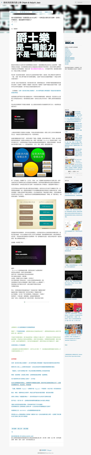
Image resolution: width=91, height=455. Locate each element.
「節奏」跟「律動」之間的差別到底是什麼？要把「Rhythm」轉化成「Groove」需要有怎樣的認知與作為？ (73, 283)
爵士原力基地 (67, 60)
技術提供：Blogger (46, 450)
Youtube (66, 48)
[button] (12, 24)
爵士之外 (20, 428)
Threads (66, 64)
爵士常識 (26, 428)
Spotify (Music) (68, 55)
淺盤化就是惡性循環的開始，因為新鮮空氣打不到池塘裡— (27, 404)
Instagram (67, 50)
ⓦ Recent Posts (79, 175)
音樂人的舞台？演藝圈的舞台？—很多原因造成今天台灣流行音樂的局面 (31, 396)
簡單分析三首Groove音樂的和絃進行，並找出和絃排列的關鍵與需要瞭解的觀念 (33, 367)
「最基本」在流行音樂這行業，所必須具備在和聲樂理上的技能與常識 (30, 371)
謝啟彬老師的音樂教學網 (69, 59)
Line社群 (67, 63)
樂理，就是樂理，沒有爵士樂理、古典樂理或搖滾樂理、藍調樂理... (29, 375)
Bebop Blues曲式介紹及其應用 (71, 299)
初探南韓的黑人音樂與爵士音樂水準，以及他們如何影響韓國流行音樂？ (31, 406)
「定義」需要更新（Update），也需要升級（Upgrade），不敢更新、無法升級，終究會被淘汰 (36, 389)
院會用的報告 (21, 331)
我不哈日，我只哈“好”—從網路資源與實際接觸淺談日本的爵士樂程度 (30, 400)
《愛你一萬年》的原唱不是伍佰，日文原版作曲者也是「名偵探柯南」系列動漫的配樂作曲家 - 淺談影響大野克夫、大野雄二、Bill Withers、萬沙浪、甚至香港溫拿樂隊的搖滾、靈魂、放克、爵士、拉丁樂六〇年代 (73, 317)
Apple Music (67, 56)
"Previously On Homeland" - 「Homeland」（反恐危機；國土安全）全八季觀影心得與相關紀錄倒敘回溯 (73, 249)
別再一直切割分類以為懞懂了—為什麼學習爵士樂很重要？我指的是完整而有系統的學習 (35, 363)
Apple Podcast (68, 52)
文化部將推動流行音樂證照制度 (26, 327)
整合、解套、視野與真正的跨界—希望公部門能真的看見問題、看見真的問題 (32, 392)
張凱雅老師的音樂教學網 (69, 57)
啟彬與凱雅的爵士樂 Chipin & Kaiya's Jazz (21, 2)
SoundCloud (67, 51)
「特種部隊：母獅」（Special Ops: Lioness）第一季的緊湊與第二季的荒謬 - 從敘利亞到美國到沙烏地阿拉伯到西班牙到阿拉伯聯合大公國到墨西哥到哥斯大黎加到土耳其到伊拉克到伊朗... (73, 213)
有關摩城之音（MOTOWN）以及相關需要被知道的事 (25, 410)
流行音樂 (14, 428)
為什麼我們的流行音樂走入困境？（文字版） (23, 379)
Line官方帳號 (67, 61)
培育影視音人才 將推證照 (18, 345)
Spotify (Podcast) (68, 53)
